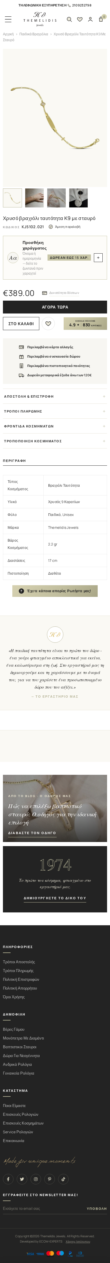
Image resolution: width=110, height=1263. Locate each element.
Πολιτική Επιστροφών (21, 979)
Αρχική (8, 34)
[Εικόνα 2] (34, 197)
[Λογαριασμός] (90, 19)
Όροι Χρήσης (14, 997)
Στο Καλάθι (21, 324)
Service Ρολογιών (18, 1131)
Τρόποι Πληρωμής (18, 970)
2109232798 (82, 5)
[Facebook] (8, 1179)
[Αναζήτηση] (69, 19)
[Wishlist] (80, 19)
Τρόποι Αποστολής (19, 961)
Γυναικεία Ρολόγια (18, 1073)
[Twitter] (22, 1179)
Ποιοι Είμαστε (14, 1105)
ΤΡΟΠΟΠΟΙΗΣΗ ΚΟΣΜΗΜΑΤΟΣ (33, 441)
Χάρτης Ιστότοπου (78, 1241)
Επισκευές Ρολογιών (20, 1114)
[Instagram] (36, 1179)
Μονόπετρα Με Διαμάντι (23, 1038)
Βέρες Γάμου (13, 1029)
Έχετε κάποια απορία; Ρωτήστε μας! (55, 591)
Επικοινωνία (13, 1140)
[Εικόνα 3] (56, 197)
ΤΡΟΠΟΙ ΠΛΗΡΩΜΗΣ (23, 411)
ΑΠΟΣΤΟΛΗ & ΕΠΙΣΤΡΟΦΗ (29, 396)
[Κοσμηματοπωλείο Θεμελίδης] (39, 19)
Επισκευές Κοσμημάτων (23, 1123)
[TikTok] (63, 1179)
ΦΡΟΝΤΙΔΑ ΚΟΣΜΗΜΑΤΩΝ (29, 426)
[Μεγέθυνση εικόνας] (55, 118)
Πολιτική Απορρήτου (20, 988)
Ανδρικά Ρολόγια (17, 1064)
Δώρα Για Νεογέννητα (21, 1055)
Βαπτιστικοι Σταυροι (19, 1046)
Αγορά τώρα (55, 307)
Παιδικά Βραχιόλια (33, 34)
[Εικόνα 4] (78, 197)
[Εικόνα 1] (12, 197)
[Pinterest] (49, 1179)
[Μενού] (8, 19)
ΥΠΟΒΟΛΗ (97, 1208)
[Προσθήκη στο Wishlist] (48, 323)
